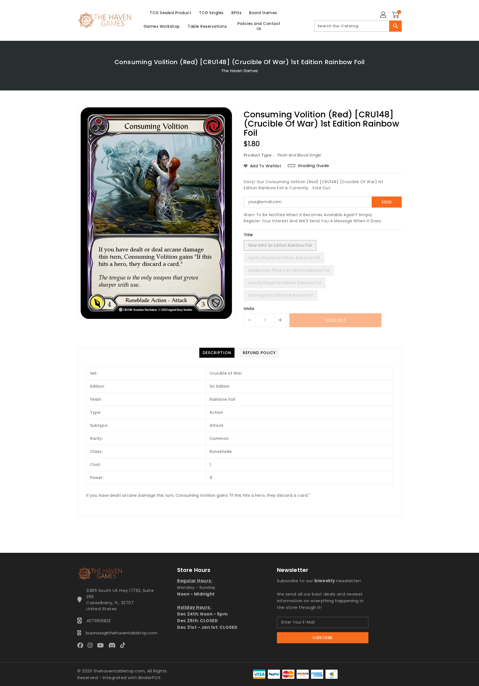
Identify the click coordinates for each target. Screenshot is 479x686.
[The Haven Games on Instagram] (92, 645)
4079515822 (98, 621)
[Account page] (383, 15)
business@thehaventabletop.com (120, 633)
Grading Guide (313, 165)
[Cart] (396, 15)
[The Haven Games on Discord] (113, 645)
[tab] (217, 353)
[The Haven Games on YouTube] (102, 645)
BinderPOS (149, 677)
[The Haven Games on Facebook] (81, 645)
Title (248, 235)
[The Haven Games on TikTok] (124, 645)
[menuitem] (170, 12)
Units (249, 309)
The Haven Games (239, 71)
